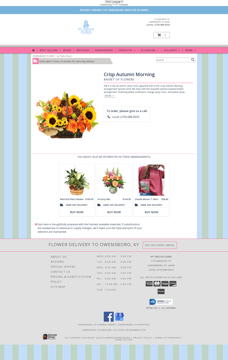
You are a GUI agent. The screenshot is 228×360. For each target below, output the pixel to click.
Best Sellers (49, 50)
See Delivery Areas (160, 245)
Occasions (148, 50)
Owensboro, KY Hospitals (134, 324)
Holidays (170, 50)
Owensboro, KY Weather (97, 330)
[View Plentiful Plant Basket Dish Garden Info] (77, 180)
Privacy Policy (142, 337)
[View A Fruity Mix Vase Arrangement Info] (114, 180)
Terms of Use (123, 339)
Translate (123, 4)
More (189, 50)
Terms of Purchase (167, 337)
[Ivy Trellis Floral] (86, 34)
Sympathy (125, 50)
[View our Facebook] (109, 320)
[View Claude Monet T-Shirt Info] (151, 180)
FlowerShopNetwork (116, 337)
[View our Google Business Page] (119, 320)
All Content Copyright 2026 (83, 337)
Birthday (83, 50)
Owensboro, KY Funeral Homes (97, 324)
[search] (192, 59)
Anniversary (104, 50)
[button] (161, 35)
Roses (67, 50)
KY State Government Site (130, 330)
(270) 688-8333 (162, 24)
